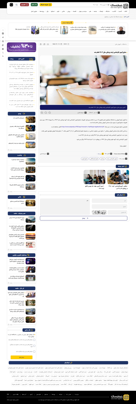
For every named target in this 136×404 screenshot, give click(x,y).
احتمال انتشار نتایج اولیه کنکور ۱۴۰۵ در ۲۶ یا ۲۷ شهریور (21, 73)
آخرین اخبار (21, 59)
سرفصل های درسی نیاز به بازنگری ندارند (24, 351)
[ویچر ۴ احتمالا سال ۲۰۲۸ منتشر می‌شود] (30, 219)
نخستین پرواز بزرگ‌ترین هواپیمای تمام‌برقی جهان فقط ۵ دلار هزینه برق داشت (16, 236)
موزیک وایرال (124, 372)
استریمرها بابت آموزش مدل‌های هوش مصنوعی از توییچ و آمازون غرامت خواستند (16, 261)
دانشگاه (124, 44)
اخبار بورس (24, 384)
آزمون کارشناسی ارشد (112, 159)
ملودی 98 (110, 384)
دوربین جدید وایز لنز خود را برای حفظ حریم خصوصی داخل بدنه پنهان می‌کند (17, 303)
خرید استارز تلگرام (80, 376)
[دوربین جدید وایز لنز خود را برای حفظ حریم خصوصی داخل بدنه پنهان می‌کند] (30, 303)
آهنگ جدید (89, 376)
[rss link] (3, 56)
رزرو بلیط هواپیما (78, 384)
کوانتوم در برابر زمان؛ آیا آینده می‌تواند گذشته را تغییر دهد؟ (17, 169)
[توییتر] (3, 52)
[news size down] (49, 113)
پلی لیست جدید (28, 372)
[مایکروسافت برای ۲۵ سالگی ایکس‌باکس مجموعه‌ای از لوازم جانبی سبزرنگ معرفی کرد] (30, 319)
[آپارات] (3, 41)
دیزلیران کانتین (116, 372)
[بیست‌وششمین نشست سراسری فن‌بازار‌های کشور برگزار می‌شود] (30, 311)
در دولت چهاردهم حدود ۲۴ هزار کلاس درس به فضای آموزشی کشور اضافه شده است (21, 105)
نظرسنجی (38, 394)
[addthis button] (85, 113)
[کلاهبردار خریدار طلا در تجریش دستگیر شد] (30, 128)
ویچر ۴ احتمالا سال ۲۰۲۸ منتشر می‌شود (16, 219)
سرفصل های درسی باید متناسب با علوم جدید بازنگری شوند (21, 345)
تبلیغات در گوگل (89, 380)
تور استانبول (23, 376)
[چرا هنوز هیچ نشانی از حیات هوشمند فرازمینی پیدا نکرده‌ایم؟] (30, 178)
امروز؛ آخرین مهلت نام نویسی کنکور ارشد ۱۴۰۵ (94, 187)
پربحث (12, 59)
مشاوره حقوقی (98, 380)
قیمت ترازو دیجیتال (58, 372)
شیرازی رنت (54, 376)
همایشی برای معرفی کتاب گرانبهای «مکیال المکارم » (16, 136)
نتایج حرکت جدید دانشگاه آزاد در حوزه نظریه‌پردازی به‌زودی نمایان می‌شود (21, 79)
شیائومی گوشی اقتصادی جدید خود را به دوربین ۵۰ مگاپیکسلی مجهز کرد (16, 294)
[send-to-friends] (48, 44)
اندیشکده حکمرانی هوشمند (45, 372)
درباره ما (77, 394)
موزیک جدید (102, 368)
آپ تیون (126, 376)
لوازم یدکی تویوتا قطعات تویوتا (110, 380)
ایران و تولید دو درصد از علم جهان (16, 143)
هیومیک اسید (76, 368)
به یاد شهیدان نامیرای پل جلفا (22, 29)
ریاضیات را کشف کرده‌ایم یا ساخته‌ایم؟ (18, 160)
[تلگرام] (3, 37)
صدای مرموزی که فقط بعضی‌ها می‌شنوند (17, 186)
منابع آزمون (84, 159)
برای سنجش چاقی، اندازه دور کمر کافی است (49, 30)
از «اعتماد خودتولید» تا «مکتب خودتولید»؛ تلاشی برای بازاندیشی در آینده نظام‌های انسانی (107, 29)
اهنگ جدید (38, 384)
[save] (44, 44)
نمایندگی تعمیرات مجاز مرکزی (121, 368)
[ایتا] (3, 45)
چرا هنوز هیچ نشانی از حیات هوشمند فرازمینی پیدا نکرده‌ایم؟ (16, 177)
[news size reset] (46, 113)
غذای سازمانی (15, 376)
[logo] (119, 6)
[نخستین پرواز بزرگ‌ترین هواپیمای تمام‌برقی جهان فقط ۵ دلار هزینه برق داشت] (30, 236)
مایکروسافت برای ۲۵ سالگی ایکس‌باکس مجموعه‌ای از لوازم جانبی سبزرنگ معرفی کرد (17, 320)
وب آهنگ (109, 368)
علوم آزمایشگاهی (94, 159)
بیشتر (11, 150)
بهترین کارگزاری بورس (78, 380)
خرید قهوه (31, 384)
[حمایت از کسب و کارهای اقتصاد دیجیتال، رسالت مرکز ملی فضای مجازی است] (30, 269)
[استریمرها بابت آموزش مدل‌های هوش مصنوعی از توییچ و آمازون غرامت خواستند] (30, 261)
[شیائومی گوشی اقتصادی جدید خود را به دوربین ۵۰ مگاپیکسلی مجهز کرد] (30, 294)
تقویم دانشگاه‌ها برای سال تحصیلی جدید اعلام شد (21, 100)
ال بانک (70, 384)
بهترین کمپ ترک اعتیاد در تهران (89, 368)
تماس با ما (68, 394)
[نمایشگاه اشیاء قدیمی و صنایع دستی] (30, 203)
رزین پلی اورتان (67, 368)
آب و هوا (24, 394)
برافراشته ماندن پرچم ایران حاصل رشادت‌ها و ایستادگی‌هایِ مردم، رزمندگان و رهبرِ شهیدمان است (21, 94)
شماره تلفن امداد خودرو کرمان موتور (53, 368)
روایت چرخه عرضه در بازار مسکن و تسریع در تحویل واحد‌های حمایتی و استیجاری (78, 29)
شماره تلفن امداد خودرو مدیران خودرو (34, 368)
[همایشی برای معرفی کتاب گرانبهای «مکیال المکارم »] (30, 136)
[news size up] (42, 113)
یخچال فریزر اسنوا (29, 380)
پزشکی (102, 159)
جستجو (46, 394)
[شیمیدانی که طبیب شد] (30, 119)
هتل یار (72, 376)
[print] (40, 44)
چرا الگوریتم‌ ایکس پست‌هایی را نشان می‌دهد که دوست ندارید (17, 244)
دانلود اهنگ (12, 372)
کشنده (35, 372)
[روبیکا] (3, 49)
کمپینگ (47, 376)
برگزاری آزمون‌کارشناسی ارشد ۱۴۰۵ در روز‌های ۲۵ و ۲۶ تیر (118, 187)
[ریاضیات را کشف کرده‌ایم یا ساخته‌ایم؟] (30, 161)
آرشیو (31, 394)
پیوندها (53, 394)
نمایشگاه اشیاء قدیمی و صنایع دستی (17, 202)
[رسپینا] (21, 47)
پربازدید (31, 59)
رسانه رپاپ (99, 372)
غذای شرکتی (31, 376)
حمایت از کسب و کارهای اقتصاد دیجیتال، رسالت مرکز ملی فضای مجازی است (16, 269)
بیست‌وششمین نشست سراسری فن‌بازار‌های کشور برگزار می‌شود (16, 310)
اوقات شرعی (15, 394)
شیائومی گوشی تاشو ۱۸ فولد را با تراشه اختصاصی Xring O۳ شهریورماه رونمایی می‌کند (16, 228)
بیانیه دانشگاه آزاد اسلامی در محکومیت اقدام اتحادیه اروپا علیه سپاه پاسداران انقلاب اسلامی (100, 17)
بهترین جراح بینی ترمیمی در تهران (51, 384)
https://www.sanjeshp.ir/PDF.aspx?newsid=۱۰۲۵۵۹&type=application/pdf (82, 127)
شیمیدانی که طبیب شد (18, 118)
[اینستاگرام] (3, 33)
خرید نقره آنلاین (82, 372)
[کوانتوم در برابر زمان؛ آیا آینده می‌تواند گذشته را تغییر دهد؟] (30, 170)
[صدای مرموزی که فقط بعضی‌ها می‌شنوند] (30, 186)
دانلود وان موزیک (16, 384)
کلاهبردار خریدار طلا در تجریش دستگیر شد (17, 127)
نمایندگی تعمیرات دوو (64, 376)
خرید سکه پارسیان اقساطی (100, 376)
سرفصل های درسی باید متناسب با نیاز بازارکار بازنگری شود (20, 340)
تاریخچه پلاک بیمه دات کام (121, 384)
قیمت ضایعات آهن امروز (71, 372)
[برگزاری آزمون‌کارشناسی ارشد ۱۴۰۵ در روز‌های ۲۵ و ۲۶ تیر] (118, 177)
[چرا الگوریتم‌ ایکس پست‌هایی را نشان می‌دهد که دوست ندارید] (30, 244)
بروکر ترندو (19, 372)
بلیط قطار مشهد (88, 384)
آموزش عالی (118, 44)
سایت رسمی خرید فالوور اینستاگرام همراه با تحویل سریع (48, 380)
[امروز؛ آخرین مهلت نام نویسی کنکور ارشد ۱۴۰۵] (94, 177)
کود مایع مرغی (91, 372)
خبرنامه (60, 394)
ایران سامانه (9, 400)
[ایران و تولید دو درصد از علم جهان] (30, 145)
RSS (8, 394)
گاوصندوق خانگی (19, 380)
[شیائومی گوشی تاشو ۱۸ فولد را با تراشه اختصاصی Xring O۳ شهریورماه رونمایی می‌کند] (30, 228)
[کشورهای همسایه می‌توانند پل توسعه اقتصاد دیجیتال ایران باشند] (30, 278)
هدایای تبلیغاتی (39, 376)
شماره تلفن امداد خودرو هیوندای (16, 368)
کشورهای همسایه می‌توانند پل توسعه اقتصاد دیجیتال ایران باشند (16, 277)
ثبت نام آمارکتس (67, 380)
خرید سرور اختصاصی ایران (100, 384)
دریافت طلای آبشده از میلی (115, 376)
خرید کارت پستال (124, 380)
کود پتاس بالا (107, 372)
